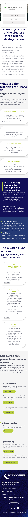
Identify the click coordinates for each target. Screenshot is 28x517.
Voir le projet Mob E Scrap (9, 154)
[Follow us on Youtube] (17, 508)
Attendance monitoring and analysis (15, 8)
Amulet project (8, 451)
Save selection (14, 15)
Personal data (5, 512)
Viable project (8, 431)
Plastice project (8, 412)
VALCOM (24, 512)
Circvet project (8, 402)
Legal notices (12, 512)
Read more (7, 282)
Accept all (14, 19)
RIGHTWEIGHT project (10, 462)
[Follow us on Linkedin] (14, 508)
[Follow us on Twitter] (10, 508)
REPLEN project (6, 121)
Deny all (14, 23)
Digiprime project (9, 391)
